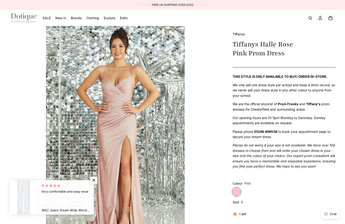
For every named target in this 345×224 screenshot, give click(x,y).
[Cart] (330, 18)
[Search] (310, 18)
